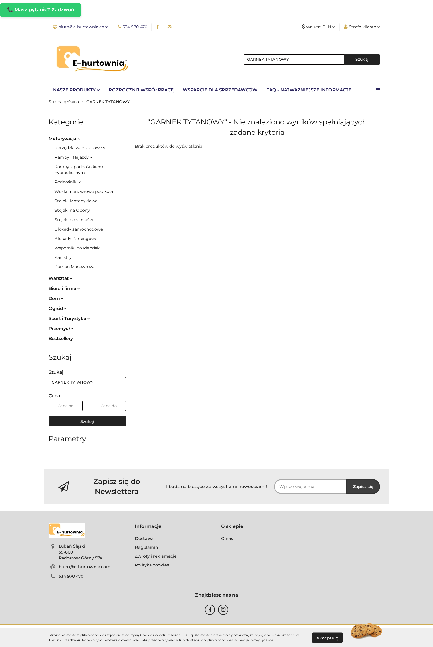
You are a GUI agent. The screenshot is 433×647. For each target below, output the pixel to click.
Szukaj (87, 421)
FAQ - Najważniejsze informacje (308, 90)
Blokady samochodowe (78, 229)
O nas (227, 538)
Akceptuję (327, 637)
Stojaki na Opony (72, 210)
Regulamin (146, 547)
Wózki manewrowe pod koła (83, 191)
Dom (55, 298)
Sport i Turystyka (68, 318)
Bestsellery (61, 338)
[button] (148, 526)
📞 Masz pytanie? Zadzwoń (40, 9)
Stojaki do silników (73, 219)
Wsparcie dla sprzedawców (220, 90)
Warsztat (59, 278)
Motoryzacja (63, 138)
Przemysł (60, 328)
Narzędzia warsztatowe (78, 147)
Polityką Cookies (139, 635)
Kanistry (63, 257)
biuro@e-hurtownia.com (84, 566)
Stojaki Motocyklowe (75, 200)
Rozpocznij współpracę (141, 90)
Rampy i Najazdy (72, 157)
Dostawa (144, 538)
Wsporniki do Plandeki (77, 248)
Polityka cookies (152, 565)
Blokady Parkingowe (75, 238)
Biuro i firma (63, 288)
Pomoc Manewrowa (75, 266)
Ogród (56, 308)
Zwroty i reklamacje (156, 556)
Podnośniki (66, 182)
